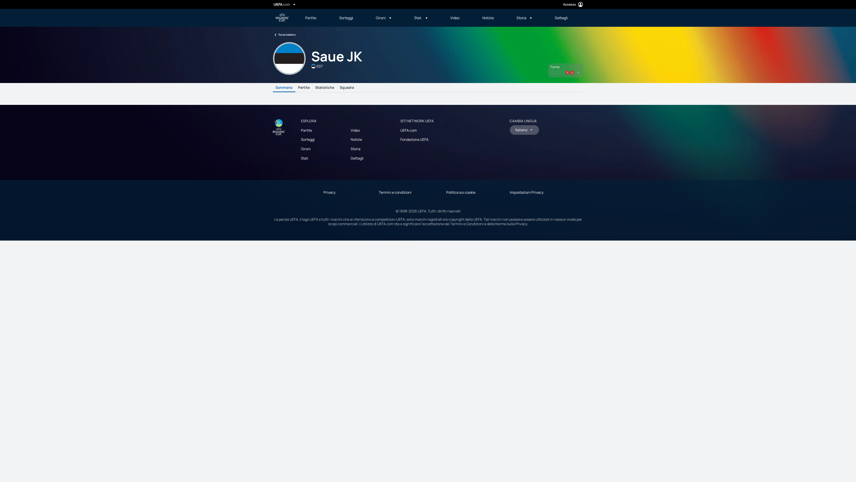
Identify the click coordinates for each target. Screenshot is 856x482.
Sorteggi (308, 139)
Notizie (356, 139)
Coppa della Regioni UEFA (282, 18)
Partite (304, 88)
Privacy (329, 192)
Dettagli (357, 158)
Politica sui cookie (460, 192)
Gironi (306, 148)
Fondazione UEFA (414, 139)
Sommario (284, 88)
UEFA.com (408, 130)
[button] (383, 18)
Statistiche (324, 88)
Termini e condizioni (395, 192)
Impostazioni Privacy (526, 192)
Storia (355, 148)
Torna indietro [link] (287, 35)
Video (355, 130)
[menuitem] (316, 18)
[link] (310, 18)
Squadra (347, 88)
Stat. (305, 158)
